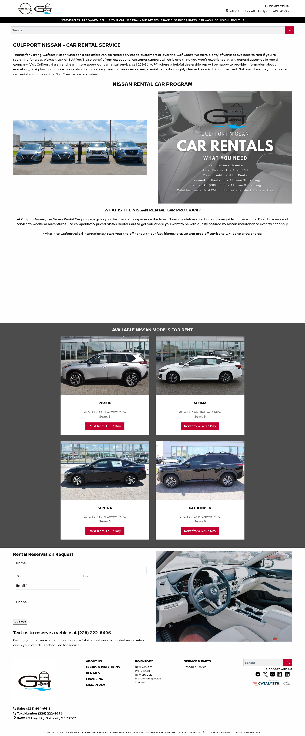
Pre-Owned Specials (148, 678)
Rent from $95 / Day (200, 530)
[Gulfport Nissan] (35, 8)
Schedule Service (195, 667)
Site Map (118, 732)
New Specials (143, 674)
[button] (70, 20)
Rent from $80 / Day (105, 426)
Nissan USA (95, 684)
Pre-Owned (142, 671)
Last (86, 576)
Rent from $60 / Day (105, 530)
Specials (140, 682)
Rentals (93, 673)
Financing (94, 679)
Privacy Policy (98, 732)
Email (21, 585)
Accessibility (74, 732)
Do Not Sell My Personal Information (156, 732)
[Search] (289, 30)
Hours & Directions (103, 667)
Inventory (144, 661)
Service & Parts (197, 661)
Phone (22, 602)
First (19, 576)
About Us (94, 661)
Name (22, 563)
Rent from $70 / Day (200, 426)
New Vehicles (143, 667)
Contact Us (53, 732)
